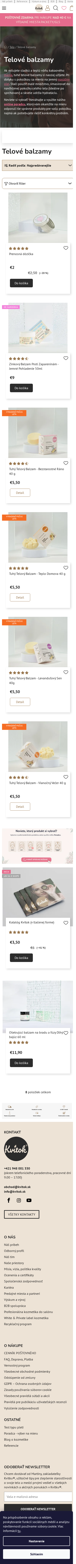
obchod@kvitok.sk (17, 1187)
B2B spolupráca (15, 1306)
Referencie (11, 1445)
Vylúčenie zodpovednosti (21, 1408)
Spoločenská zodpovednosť (23, 1281)
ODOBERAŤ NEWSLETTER (38, 1510)
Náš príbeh (11, 1245)
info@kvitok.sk (15, 1191)
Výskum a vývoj (14, 1300)
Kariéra (9, 1287)
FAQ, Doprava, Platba (18, 1359)
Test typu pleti (14, 1427)
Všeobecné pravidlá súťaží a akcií (27, 1396)
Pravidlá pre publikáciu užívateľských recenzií (35, 1402)
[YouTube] (29, 1200)
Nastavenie (36, 1541)
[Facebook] (8, 1200)
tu (19, 1531)
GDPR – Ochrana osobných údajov (27, 1384)
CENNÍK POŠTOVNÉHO (20, 1353)
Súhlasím (36, 1554)
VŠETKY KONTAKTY (21, 1214)
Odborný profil (14, 1251)
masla (8, 75)
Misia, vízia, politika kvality (22, 1269)
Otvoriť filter (17, 183)
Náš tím (9, 1257)
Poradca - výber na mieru (21, 1433)
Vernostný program (17, 1365)
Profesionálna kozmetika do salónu (28, 1312)
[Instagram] (19, 1200)
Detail (20, 493)
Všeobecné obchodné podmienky (27, 1371)
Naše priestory (14, 1263)
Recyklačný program (18, 1324)
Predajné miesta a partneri (22, 1293)
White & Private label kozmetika (26, 1318)
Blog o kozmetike (16, 1439)
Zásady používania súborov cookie (27, 1390)
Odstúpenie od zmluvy (19, 1378)
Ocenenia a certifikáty (19, 1275)
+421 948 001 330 (17, 1168)
